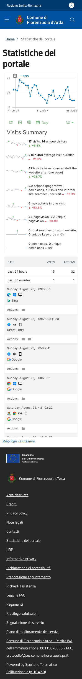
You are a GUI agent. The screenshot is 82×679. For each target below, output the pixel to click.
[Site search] (72, 20)
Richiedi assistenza (21, 586)
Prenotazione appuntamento (28, 577)
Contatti (12, 531)
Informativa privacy (21, 558)
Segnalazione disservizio (25, 622)
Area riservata (17, 495)
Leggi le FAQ (16, 595)
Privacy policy (17, 513)
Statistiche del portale (23, 540)
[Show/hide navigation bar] (7, 20)
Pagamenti (14, 604)
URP (9, 549)
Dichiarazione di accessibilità (28, 568)
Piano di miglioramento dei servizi (32, 631)
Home (10, 39)
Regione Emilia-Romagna (24, 5)
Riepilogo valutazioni (19, 441)
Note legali (14, 522)
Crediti (11, 504)
